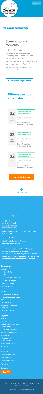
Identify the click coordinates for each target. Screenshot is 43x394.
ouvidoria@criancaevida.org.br (13, 243)
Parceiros (4, 364)
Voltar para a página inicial (19, 81)
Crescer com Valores (10, 332)
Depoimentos (7, 357)
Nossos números (8, 360)
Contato (4, 368)
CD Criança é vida (8, 310)
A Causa (7, 275)
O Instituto (8, 272)
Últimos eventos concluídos (19, 96)
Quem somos (6, 266)
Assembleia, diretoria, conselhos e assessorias (11, 296)
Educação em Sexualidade (7, 339)
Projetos (4, 316)
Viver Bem (6, 346)
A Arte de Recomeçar (10, 329)
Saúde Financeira (8, 343)
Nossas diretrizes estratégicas (8, 301)
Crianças (5, 335)
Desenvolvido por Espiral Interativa (21, 390)
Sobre (4, 269)
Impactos (4, 351)
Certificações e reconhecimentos (8, 287)
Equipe (4, 292)
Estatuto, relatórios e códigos (10, 306)
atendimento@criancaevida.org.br (14, 241)
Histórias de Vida (8, 355)
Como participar (10, 281)
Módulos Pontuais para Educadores (10, 325)
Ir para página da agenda (21, 177)
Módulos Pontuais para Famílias (10, 320)
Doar (4, 372)
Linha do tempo (8, 284)
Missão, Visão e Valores (12, 278)
